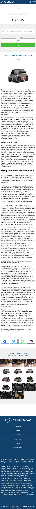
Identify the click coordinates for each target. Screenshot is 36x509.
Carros (18, 8)
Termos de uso (18, 447)
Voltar (18, 60)
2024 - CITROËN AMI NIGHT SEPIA (18, 14)
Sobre (18, 443)
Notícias (18, 426)
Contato (18, 439)
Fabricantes (18, 430)
